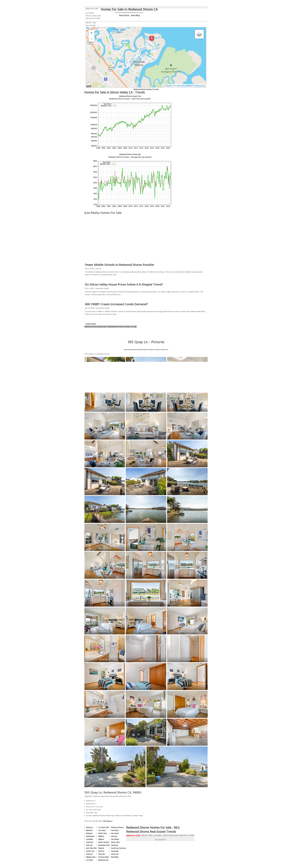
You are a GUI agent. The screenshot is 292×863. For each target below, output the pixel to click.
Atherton (89, 827)
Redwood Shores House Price (130, 96)
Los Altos (89, 860)
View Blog (135, 15)
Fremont (89, 854)
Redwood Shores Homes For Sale (146, 89)
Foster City (90, 851)
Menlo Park (102, 833)
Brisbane (89, 833)
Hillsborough (90, 857)
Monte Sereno (103, 842)
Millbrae (101, 836)
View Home (124, 15)
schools (98, 268)
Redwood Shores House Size (130, 154)
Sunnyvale (114, 851)
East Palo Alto (91, 848)
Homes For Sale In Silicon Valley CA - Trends (114, 92)
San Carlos (115, 833)
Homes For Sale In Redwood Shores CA (129, 9)
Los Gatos (102, 830)
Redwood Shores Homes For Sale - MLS (153, 827)
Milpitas (101, 839)
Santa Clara (115, 842)
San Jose (114, 836)
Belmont (89, 830)
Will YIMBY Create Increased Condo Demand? (116, 304)
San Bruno (115, 830)
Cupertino (89, 842)
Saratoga (114, 845)
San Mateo (115, 839)
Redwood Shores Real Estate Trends (98, 326)
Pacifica (101, 851)
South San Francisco (118, 848)
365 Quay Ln (107, 821)
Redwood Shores (117, 827)
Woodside (114, 857)
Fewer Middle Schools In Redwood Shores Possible (119, 265)
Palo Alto (101, 854)
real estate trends (102, 288)
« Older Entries (90, 324)
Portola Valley (103, 857)
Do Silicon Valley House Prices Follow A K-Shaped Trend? (124, 284)
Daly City (89, 845)
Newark (101, 848)
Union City (115, 854)
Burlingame (90, 836)
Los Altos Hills (103, 827)
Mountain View (103, 845)
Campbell (89, 839)
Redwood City (103, 860)
